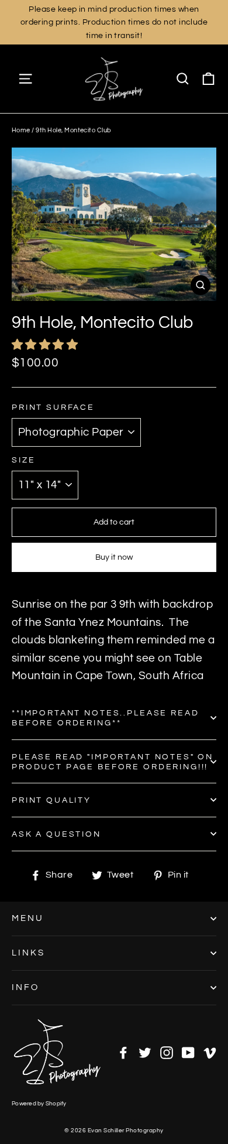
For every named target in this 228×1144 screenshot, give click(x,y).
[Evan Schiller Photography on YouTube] (188, 1052)
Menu (28, 918)
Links (28, 952)
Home (21, 130)
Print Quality (51, 800)
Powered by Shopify (39, 1104)
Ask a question (56, 834)
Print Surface (53, 407)
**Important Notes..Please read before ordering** (105, 717)
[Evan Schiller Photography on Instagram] (166, 1052)
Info (25, 987)
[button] (46, 345)
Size (23, 459)
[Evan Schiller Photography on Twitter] (145, 1052)
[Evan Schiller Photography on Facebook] (123, 1052)
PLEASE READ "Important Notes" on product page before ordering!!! (112, 761)
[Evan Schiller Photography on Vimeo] (209, 1052)
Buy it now (114, 557)
